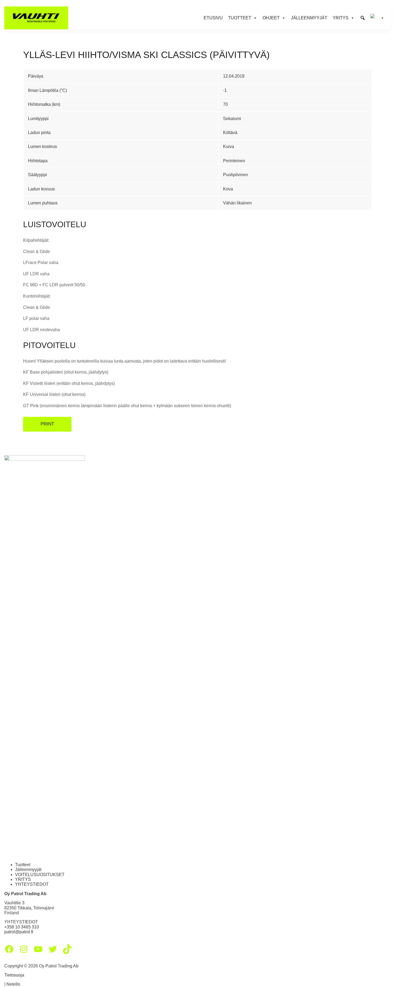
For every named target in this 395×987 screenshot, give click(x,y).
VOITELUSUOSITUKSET (39, 874)
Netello (13, 984)
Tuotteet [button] (239, 18)
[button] (362, 18)
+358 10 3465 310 (21, 927)
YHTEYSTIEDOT (32, 884)
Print (47, 423)
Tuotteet (22, 864)
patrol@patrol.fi (18, 932)
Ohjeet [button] (271, 18)
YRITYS (23, 879)
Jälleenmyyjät (309, 18)
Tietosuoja (14, 975)
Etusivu (213, 18)
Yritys (341, 18)
